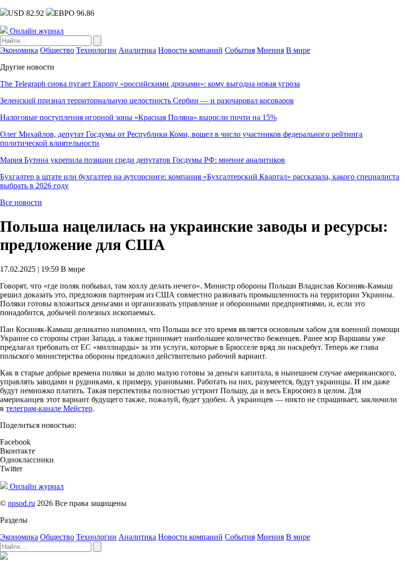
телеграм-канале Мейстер (49, 408)
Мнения (270, 50)
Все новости (21, 202)
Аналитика (137, 50)
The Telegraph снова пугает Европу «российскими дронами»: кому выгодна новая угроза (150, 84)
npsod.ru (21, 503)
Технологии (96, 50)
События (240, 50)
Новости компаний (190, 50)
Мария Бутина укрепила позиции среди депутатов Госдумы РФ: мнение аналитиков (142, 160)
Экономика (19, 50)
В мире (298, 50)
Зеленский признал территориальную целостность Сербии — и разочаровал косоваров (147, 100)
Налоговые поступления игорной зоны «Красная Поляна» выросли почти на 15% (138, 117)
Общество (57, 50)
